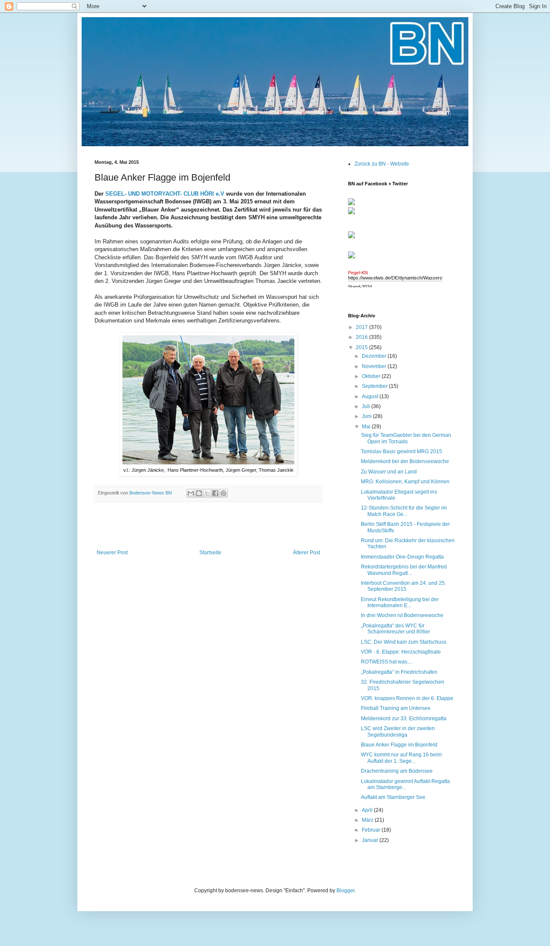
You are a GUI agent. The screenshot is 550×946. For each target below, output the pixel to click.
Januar (370, 840)
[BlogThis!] (199, 493)
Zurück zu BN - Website (381, 164)
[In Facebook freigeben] (215, 493)
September (375, 386)
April (368, 810)
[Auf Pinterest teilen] (223, 493)
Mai (367, 427)
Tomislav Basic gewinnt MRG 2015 (401, 451)
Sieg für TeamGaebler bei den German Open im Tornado (406, 438)
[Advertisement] (208, 526)
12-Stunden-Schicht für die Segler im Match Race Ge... (404, 511)
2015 (362, 347)
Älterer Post (306, 553)
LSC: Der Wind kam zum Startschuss (403, 642)
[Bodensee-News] (351, 203)
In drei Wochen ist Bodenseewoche (402, 615)
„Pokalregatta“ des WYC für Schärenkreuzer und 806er (395, 629)
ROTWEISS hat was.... (386, 662)
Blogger (345, 891)
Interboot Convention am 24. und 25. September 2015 (403, 586)
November (375, 366)
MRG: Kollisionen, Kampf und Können (405, 482)
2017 (362, 327)
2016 (362, 337)
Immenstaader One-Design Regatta (402, 557)
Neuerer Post (112, 553)
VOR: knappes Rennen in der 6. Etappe (407, 698)
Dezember (375, 356)
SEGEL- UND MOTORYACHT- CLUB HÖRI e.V (164, 193)
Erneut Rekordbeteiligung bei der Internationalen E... (400, 602)
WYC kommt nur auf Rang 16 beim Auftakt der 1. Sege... (401, 758)
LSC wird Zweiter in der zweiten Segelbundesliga (398, 731)
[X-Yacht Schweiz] (351, 239)
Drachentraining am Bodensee (397, 771)
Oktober (372, 376)
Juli (366, 406)
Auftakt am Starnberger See (394, 797)
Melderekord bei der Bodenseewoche (405, 461)
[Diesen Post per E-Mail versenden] (190, 493)
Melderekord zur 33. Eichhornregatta (403, 719)
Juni (367, 416)
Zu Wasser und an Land (389, 472)
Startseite (210, 553)
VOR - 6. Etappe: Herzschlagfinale (401, 652)
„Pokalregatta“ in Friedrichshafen (399, 672)
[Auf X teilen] (207, 493)
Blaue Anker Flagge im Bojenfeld (399, 745)
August (370, 396)
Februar (372, 830)
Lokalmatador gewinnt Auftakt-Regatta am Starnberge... (405, 784)
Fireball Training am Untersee (396, 708)
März (368, 820)
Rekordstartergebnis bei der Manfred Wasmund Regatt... (404, 570)
